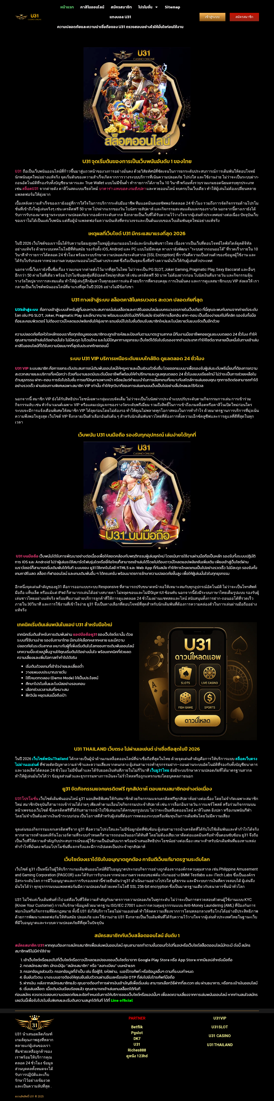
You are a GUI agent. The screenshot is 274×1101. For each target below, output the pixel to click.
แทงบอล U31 (120, 17)
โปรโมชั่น (145, 7)
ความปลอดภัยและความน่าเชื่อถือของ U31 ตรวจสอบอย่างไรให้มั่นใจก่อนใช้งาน (120, 27)
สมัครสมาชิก (121, 7)
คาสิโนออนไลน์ (92, 7)
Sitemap (172, 7)
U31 (137, 1044)
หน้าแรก (67, 7)
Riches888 (137, 1050)
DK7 (137, 1038)
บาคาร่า (105, 188)
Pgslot (137, 1032)
